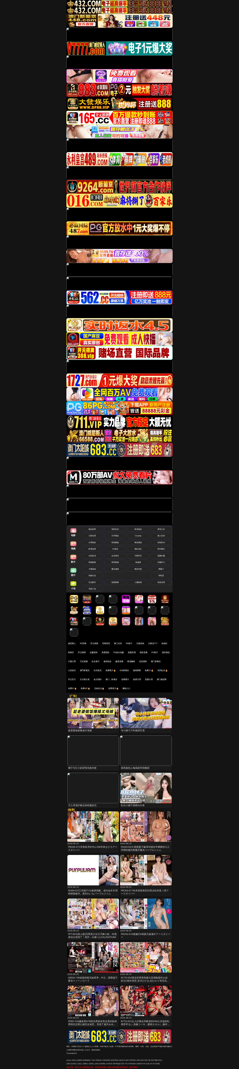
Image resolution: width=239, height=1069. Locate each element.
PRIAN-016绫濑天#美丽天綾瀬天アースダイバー (145, 935)
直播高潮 (132, 652)
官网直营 (106, 643)
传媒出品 (92, 575)
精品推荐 (92, 529)
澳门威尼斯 (162, 679)
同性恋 (161, 575)
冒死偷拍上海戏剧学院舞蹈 (135, 767)
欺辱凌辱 (92, 549)
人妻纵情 (138, 582)
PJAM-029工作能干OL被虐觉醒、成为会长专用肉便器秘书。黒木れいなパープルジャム (93, 892)
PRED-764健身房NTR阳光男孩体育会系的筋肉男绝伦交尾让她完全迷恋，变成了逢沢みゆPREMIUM (92, 1024)
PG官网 (83, 643)
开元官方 (72, 679)
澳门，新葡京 (111, 679)
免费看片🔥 (111, 670)
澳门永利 (118, 643)
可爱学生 (138, 555)
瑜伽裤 (138, 562)
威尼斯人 (72, 643)
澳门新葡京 (156, 661)
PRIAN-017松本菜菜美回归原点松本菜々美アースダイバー (145, 892)
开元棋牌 (94, 643)
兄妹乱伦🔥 (99, 688)
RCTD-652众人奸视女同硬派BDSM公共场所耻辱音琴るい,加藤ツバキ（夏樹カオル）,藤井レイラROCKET (145, 1024)
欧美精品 (138, 529)
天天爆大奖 (85, 679)
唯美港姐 (138, 542)
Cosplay (138, 535)
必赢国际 (94, 652)
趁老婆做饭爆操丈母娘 (80, 730)
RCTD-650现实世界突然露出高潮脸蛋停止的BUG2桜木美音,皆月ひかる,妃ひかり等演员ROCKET (144, 980)
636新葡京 (124, 670)
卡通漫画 (92, 569)
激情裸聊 (137, 670)
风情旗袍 (92, 562)
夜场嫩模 (131, 661)
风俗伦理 (161, 582)
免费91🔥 (72, 688)
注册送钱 (140, 643)
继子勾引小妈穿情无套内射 (82, 767)
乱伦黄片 (96, 661)
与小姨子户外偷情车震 (133, 730)
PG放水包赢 (118, 652)
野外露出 (161, 549)
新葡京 (71, 652)
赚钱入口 (126, 688)
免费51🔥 (149, 670)
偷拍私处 (107, 661)
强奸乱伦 (115, 529)
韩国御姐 (115, 542)
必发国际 (143, 661)
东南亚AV (161, 542)
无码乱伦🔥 (162, 670)
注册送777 (152, 643)
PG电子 (129, 643)
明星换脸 (115, 562)
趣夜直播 (119, 661)
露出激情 (115, 569)
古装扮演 (92, 555)
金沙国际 (98, 679)
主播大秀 (72, 661)
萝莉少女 (161, 529)
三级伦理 (92, 535)
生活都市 (92, 582)
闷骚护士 (161, 562)
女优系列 (115, 555)
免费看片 (125, 679)
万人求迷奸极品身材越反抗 (82, 805)
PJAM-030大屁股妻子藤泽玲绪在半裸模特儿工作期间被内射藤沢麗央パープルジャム (145, 848)
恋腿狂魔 (161, 555)
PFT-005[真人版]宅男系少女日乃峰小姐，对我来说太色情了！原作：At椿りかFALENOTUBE (92, 935)
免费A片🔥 (85, 688)
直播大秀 (149, 679)
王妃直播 (84, 661)
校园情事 (115, 582)
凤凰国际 (106, 652)
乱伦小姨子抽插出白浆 (133, 805)
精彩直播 (144, 652)
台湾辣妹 (92, 542)
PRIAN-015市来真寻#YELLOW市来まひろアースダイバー (92, 848)
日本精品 (115, 535)
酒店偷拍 (166, 652)
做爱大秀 (137, 679)
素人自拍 (161, 535)
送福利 (164, 643)
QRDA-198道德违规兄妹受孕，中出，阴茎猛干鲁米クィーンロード (93, 979)
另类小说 (92, 588)
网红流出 (138, 549)
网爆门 (161, 569)
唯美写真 (138, 569)
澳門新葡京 (85, 670)
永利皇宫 (98, 670)
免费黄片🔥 (113, 688)
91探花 (115, 549)
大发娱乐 (72, 670)
